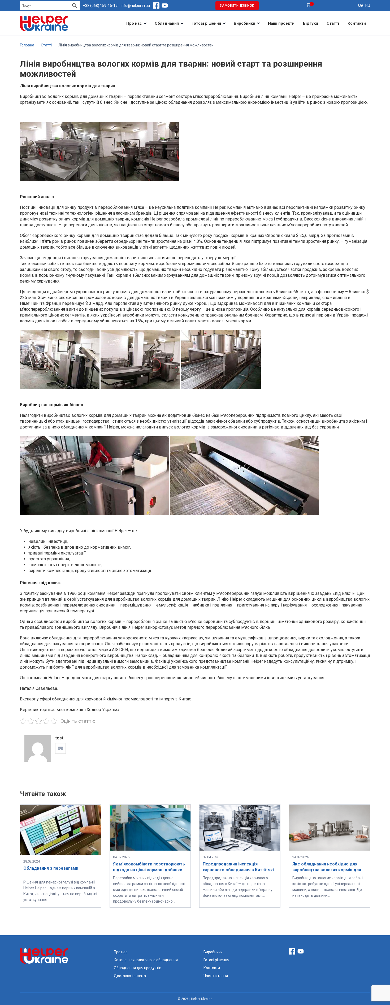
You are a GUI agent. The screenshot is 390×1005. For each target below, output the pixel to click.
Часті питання (215, 976)
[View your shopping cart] (308, 5)
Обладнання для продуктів (137, 968)
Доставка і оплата (130, 976)
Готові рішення (206, 23)
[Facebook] (156, 5)
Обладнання (167, 23)
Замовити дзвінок (237, 5)
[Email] (60, 748)
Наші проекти (281, 23)
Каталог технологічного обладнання (146, 960)
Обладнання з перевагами (50, 868)
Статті (333, 23)
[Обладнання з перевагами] (60, 853)
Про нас (134, 23)
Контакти (357, 23)
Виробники (244, 23)
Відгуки (310, 23)
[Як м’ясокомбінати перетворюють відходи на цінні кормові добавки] (150, 849)
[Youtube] (165, 5)
